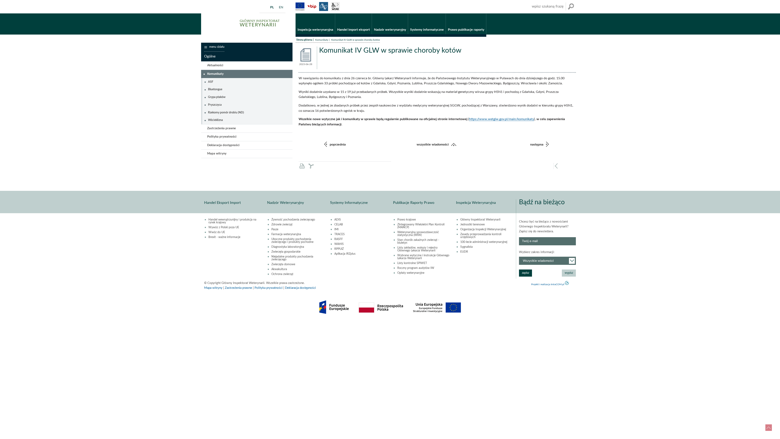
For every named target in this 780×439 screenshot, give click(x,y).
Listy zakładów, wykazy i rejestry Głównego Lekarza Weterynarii (417, 249)
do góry (768, 427)
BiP (311, 6)
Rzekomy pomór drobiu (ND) (226, 112)
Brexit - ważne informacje (224, 237)
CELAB (338, 224)
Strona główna (304, 40)
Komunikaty (321, 40)
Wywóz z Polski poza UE (223, 227)
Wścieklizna (215, 120)
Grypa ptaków (216, 97)
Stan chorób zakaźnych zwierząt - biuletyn (418, 241)
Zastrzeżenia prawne (221, 128)
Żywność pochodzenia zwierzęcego (293, 219)
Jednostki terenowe (472, 224)
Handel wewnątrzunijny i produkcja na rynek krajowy (232, 221)
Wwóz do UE (216, 232)
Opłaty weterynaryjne (410, 273)
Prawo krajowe (406, 219)
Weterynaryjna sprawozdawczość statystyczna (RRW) (418, 234)
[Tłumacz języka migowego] (323, 6)
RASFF (338, 239)
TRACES (339, 234)
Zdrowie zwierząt (281, 224)
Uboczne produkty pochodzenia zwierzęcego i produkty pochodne (292, 240)
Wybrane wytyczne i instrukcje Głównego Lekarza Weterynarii (423, 257)
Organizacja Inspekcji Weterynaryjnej (483, 229)
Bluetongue (215, 89)
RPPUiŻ (339, 249)
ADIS (337, 219)
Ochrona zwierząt (282, 274)
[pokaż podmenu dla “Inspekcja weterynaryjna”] (332, 13)
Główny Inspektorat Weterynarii (480, 219)
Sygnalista (466, 247)
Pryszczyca (215, 104)
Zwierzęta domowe (283, 264)
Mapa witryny (216, 153)
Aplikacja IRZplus (344, 253)
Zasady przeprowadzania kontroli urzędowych (480, 236)
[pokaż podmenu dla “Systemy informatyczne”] (443, 13)
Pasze (274, 229)
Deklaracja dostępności (223, 145)
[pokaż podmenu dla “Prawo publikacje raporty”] (483, 13)
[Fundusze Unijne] (300, 6)
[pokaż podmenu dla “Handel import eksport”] (369, 13)
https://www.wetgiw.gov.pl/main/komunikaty (501, 119)
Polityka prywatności (221, 136)
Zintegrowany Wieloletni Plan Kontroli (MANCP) (420, 226)
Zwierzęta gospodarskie (285, 251)
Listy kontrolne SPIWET (412, 263)
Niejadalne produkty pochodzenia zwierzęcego (292, 258)
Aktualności (215, 65)
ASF (210, 81)
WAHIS (339, 244)
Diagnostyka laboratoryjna (287, 247)
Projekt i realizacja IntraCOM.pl (547, 284)
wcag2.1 (335, 6)
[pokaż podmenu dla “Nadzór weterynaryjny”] (405, 13)
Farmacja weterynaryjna (286, 234)
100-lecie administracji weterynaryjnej (483, 242)
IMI (336, 229)
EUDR (464, 251)
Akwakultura (279, 269)
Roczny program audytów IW (415, 268)
